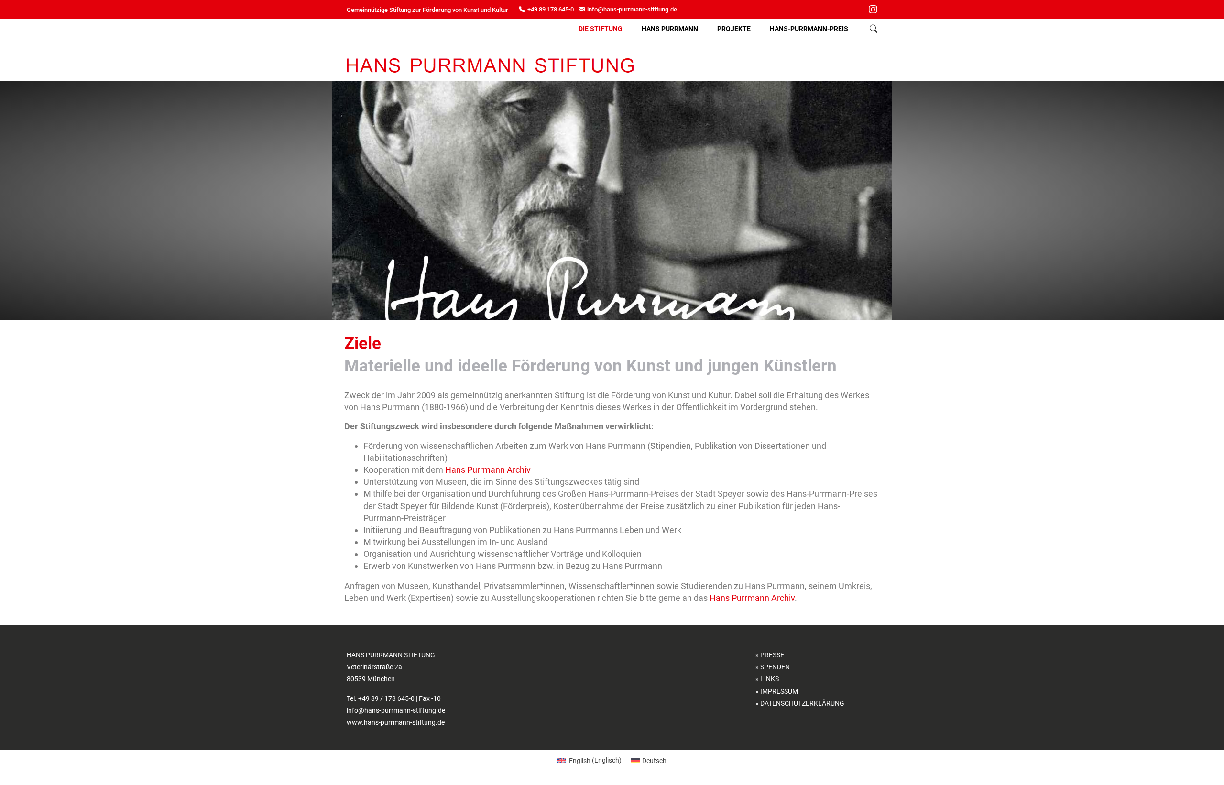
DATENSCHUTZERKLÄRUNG (802, 703)
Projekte (734, 29)
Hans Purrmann (670, 29)
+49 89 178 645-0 (550, 9)
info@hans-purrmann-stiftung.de (632, 9)
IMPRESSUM (779, 691)
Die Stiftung (601, 29)
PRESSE (772, 655)
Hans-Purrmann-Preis (809, 29)
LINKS (769, 679)
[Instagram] (873, 10)
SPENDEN (775, 667)
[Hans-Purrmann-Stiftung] (490, 65)
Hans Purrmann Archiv (488, 470)
